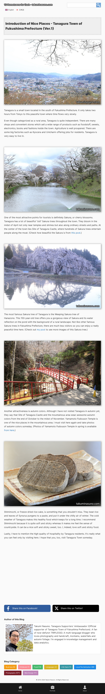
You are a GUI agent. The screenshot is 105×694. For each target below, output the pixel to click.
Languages (50, 667)
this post (75, 232)
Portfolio (52, 691)
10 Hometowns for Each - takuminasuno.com (28, 4)
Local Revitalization (83, 667)
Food (36, 667)
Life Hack (65, 667)
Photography (11, 673)
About (85, 691)
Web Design (28, 673)
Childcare (23, 667)
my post (41, 329)
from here (9, 430)
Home (20, 691)
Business (9, 667)
